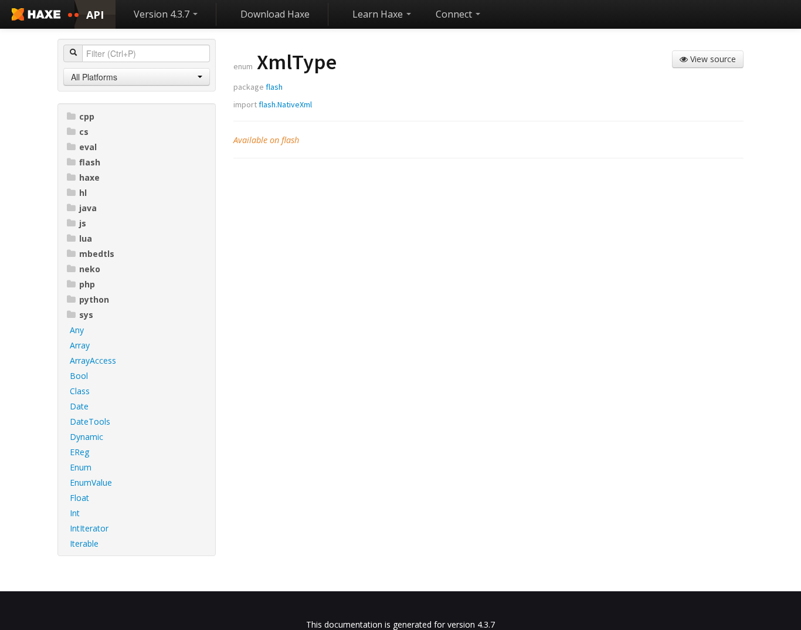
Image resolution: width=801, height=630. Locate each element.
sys (86, 314)
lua (85, 238)
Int (75, 513)
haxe (89, 177)
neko (89, 269)
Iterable (84, 543)
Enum (80, 467)
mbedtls (96, 253)
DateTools (90, 421)
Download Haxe (275, 14)
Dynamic (86, 436)
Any (77, 330)
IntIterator (89, 528)
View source (712, 59)
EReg (79, 452)
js (82, 223)
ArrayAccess (93, 360)
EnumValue (91, 482)
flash (89, 162)
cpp (86, 116)
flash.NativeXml (285, 104)
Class (80, 391)
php (87, 284)
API (95, 15)
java (88, 208)
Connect (455, 14)
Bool (79, 375)
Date (79, 406)
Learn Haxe (378, 14)
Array (80, 345)
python (94, 299)
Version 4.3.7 (163, 14)
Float (79, 497)
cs (84, 131)
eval (88, 147)
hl (83, 192)
